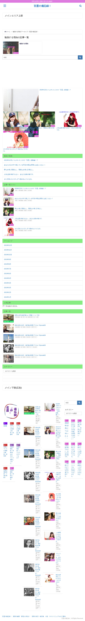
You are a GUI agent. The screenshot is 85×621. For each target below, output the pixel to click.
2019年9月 (7, 259)
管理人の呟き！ (25, 616)
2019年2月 (7, 292)
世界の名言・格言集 (38, 616)
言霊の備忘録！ (7, 616)
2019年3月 (7, 287)
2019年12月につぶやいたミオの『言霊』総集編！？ (21, 160)
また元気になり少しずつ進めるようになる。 (18, 179)
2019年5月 (7, 278)
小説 (46, 616)
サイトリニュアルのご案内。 (58, 616)
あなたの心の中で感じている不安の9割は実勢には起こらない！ (25, 165)
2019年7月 (7, 269)
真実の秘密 (16, 616)
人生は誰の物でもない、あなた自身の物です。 (19, 174)
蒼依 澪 (16, 52)
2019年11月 (8, 250)
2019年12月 (8, 245)
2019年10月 (8, 254)
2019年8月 (7, 264)
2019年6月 (7, 273)
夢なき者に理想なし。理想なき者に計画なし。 (19, 169)
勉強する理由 (24, 43)
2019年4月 (7, 283)
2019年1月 (7, 297)
